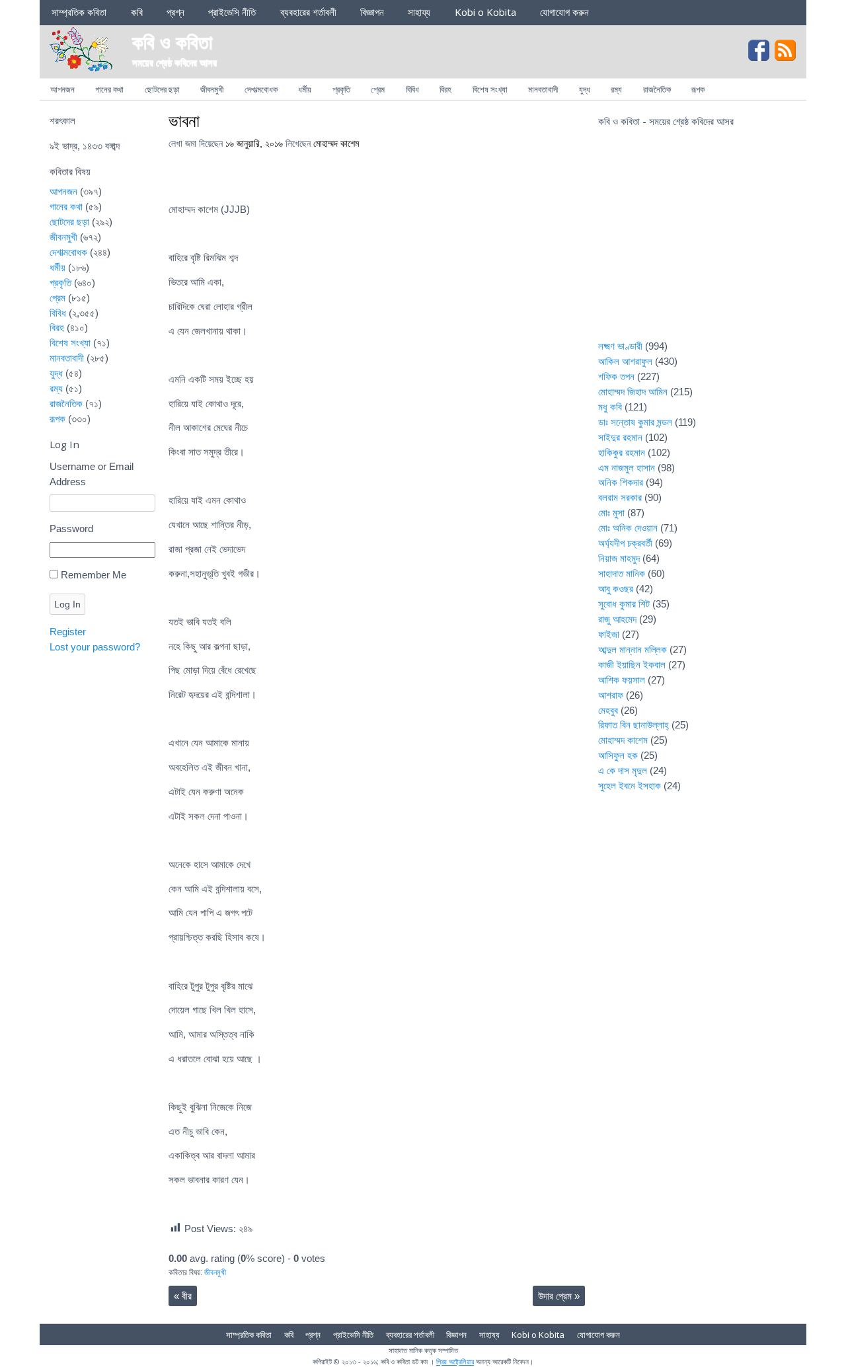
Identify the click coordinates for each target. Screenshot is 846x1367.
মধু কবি (610, 406)
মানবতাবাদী (543, 89)
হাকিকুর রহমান (621, 452)
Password (71, 528)
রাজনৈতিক (657, 89)
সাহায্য (419, 12)
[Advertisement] (697, 242)
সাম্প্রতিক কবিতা (79, 12)
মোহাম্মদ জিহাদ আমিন (633, 391)
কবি (137, 12)
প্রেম (378, 89)
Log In (67, 604)
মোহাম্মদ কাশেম (336, 144)
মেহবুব (608, 710)
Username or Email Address (92, 474)
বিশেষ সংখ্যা (490, 89)
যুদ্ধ (584, 89)
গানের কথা (109, 89)
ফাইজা (608, 634)
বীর (183, 1296)
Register (68, 631)
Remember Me (93, 574)
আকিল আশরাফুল (625, 361)
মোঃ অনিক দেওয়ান (628, 527)
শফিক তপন (616, 376)
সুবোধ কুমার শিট (624, 603)
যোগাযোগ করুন (564, 12)
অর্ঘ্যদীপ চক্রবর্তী (625, 543)
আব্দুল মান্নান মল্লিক (632, 649)
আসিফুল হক (618, 755)
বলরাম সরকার (620, 497)
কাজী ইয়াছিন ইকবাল (632, 664)
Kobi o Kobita (485, 12)
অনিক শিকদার (620, 482)
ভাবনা (184, 120)
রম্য (616, 89)
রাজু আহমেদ (617, 619)
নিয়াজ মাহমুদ (619, 558)
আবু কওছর (615, 588)
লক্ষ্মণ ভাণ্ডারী (620, 346)
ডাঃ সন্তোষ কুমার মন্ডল (635, 422)
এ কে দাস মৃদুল (622, 770)
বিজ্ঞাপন (372, 12)
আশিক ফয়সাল (621, 679)
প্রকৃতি (341, 89)
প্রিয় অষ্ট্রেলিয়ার (455, 1361)
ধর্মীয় (304, 89)
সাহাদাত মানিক (621, 573)
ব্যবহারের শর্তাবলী (308, 12)
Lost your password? (95, 646)
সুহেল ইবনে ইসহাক (629, 785)
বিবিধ (412, 89)
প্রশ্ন (175, 12)
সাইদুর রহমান (620, 437)
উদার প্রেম (559, 1296)
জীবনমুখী (211, 89)
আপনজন (62, 89)
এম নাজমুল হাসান (626, 467)
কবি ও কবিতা (172, 41)
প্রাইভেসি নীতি (232, 12)
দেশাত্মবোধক (261, 89)
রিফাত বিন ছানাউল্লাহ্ (633, 724)
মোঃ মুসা (611, 512)
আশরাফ (610, 695)
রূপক (698, 89)
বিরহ (445, 89)
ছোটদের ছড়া (162, 89)
